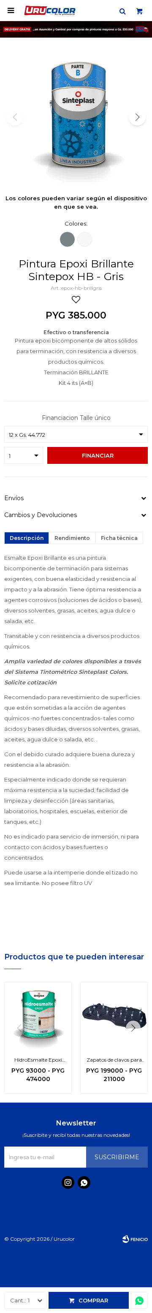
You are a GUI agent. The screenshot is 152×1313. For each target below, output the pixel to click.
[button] (122, 10)
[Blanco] (84, 239)
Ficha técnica (119, 538)
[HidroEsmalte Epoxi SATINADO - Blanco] (38, 1015)
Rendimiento (72, 538)
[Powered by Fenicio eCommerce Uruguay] (135, 1239)
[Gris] (67, 239)
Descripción (26, 538)
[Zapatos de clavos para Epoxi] (114, 1015)
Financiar (98, 455)
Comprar (93, 1300)
